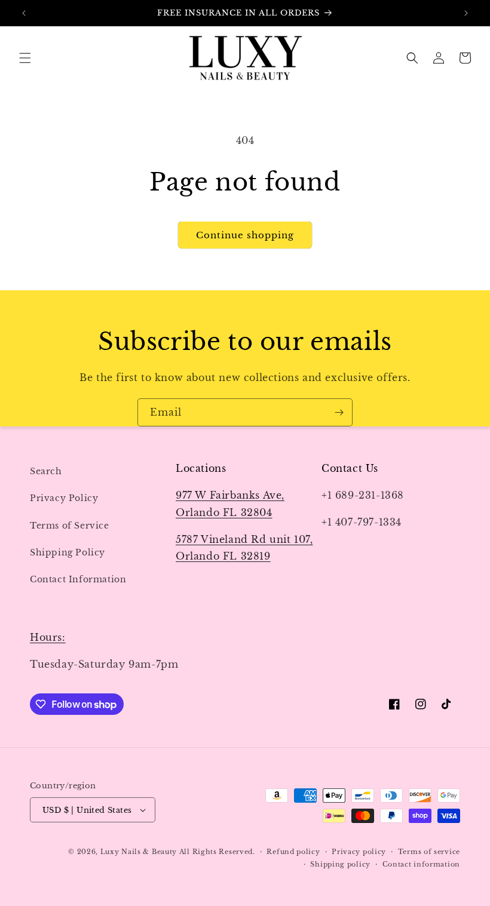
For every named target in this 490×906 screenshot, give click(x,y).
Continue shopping (245, 235)
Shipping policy (340, 864)
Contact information (421, 864)
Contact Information (78, 579)
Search (46, 471)
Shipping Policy (67, 552)
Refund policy (293, 851)
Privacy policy (359, 851)
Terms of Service (69, 525)
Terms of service (429, 851)
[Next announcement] (466, 13)
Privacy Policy (64, 498)
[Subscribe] (339, 412)
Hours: (48, 637)
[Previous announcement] (24, 13)
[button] (25, 58)
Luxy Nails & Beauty (139, 851)
